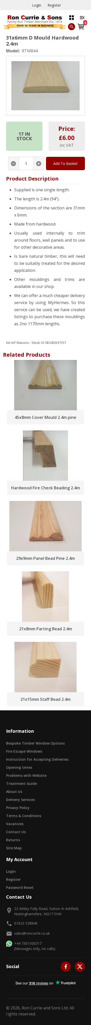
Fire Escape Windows (24, 751)
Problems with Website (26, 775)
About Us (14, 791)
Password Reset (20, 887)
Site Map (14, 848)
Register (54, 5)
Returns (13, 839)
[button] (72, 17)
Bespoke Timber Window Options (35, 743)
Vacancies (15, 823)
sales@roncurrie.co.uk (32, 933)
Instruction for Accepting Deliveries (37, 759)
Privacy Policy (18, 807)
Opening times (19, 767)
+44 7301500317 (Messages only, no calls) (34, 946)
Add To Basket (65, 163)
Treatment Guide (21, 783)
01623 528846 (25, 923)
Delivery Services (20, 799)
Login (36, 5)
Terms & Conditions (23, 815)
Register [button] (13, 879)
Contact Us (16, 831)
